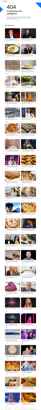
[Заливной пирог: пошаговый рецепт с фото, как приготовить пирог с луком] (12, 178)
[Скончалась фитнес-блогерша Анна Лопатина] (12, 210)
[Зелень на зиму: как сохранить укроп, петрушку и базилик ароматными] (28, 83)
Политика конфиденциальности (32, 409)
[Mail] (3, 1)
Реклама (9, 409)
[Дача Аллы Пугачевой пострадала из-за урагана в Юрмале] (12, 400)
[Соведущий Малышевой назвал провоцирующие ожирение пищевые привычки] (12, 352)
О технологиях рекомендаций (22, 409)
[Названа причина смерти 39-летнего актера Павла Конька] (28, 35)
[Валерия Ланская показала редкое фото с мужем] (28, 115)
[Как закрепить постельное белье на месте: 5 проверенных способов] (28, 273)
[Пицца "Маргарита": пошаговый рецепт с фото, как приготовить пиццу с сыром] (28, 210)
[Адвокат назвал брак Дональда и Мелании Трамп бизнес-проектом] (28, 225)
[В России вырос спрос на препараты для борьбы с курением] (28, 368)
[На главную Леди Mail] (5, 1)
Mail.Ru (2, 409)
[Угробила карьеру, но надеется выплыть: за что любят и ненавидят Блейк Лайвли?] (28, 99)
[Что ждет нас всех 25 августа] (12, 305)
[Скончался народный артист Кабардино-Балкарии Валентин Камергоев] (28, 352)
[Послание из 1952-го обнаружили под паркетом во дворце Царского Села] (12, 67)
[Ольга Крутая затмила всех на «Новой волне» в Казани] (12, 241)
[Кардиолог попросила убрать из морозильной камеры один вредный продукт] (12, 99)
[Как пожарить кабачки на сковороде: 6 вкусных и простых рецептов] (12, 51)
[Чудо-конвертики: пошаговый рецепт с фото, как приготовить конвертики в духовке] (28, 162)
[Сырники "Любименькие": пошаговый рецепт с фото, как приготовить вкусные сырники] (12, 130)
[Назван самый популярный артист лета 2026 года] (12, 194)
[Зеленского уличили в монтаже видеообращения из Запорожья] (28, 257)
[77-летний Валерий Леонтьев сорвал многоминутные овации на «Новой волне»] (28, 146)
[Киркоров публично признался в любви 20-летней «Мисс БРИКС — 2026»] (12, 162)
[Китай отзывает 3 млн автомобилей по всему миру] (12, 115)
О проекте (16, 409)
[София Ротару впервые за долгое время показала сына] (28, 336)
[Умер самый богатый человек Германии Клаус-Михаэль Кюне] (28, 289)
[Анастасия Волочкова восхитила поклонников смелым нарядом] (12, 146)
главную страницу (17, 18)
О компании (5, 409)
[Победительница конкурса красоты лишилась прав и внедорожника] (28, 305)
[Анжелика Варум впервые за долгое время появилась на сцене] (28, 320)
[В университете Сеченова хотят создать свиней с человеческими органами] (28, 130)
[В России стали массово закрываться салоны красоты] (12, 83)
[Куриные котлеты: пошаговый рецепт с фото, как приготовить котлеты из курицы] (28, 384)
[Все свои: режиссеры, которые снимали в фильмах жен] (12, 273)
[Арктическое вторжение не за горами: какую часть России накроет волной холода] (12, 336)
